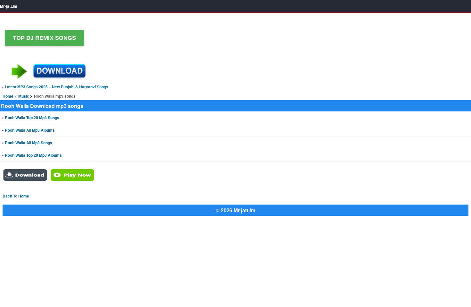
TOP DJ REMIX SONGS (44, 38)
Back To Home (16, 196)
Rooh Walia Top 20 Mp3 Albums (32, 155)
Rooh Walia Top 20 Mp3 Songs (30, 117)
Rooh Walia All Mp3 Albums (28, 130)
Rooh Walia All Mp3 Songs (27, 142)
